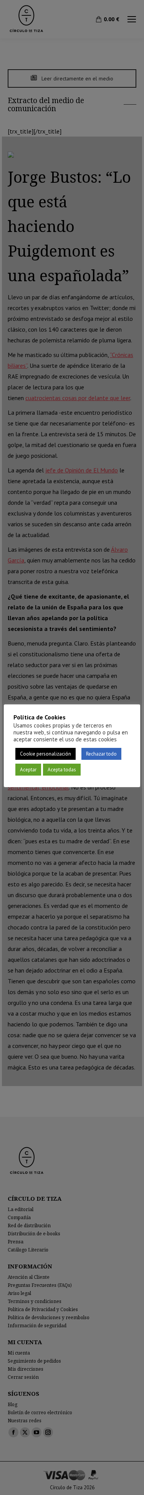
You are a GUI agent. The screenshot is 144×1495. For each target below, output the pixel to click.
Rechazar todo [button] (101, 754)
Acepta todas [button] (62, 769)
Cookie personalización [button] (45, 754)
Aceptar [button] (28, 769)
